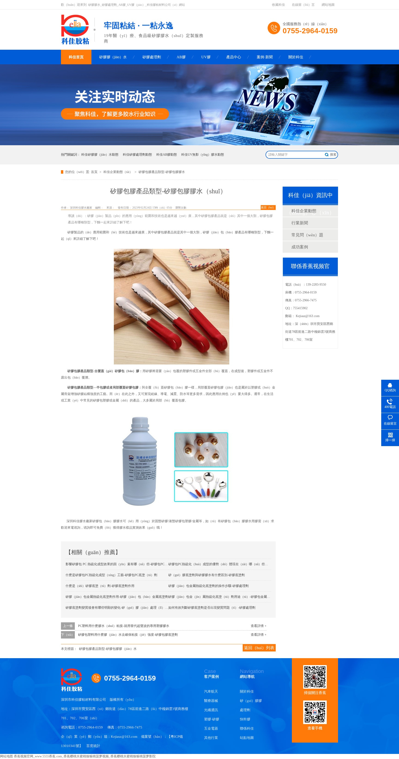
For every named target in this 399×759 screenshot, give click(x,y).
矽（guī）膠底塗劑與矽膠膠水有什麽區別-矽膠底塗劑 (206, 575)
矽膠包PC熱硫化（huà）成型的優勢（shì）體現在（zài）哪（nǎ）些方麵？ (221, 564)
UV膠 (206, 57)
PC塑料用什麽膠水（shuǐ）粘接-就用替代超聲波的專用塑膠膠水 (123, 626)
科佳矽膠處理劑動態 (137, 154)
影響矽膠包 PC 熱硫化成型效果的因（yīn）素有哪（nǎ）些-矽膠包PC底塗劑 (120, 564)
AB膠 (181, 57)
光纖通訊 (211, 710)
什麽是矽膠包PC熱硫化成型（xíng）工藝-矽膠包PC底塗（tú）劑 (111, 575)
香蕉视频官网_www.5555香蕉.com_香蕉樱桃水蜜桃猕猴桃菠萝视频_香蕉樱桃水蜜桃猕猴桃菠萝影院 (85, 756)
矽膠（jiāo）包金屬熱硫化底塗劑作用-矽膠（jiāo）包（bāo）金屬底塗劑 (117, 597)
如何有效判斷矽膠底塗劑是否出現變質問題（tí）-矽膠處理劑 (211, 607)
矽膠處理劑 (151, 57)
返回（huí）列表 (259, 647)
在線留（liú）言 (303, 4)
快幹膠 (245, 719)
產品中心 (233, 57)
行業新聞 (299, 223)
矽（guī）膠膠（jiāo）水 (251, 702)
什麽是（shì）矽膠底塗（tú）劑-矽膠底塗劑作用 (100, 586)
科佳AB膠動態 (166, 154)
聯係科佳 (247, 728)
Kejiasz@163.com (308, 316)
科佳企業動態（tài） (118, 172)
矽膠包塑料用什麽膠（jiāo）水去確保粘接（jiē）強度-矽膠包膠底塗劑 (128, 634)
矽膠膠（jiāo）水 (113, 57)
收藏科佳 (278, 4)
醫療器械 (211, 701)
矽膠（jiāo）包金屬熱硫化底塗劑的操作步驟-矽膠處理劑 (208, 586)
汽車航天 (211, 691)
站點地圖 (247, 738)
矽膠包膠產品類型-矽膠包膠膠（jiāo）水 (108, 649)
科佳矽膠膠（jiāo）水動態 (99, 154)
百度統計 (93, 746)
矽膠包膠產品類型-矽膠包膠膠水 (162, 172)
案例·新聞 (265, 57)
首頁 (94, 172)
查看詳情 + (258, 626)
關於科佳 (295, 57)
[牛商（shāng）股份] (142, 699)
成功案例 (299, 247)
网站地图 (6, 756)
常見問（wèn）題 (307, 235)
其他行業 (211, 738)
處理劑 (245, 710)
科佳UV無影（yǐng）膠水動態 (202, 154)
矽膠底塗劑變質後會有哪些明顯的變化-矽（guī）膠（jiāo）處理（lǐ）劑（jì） (121, 607)
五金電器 (211, 728)
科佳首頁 (76, 57)
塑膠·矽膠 (211, 719)
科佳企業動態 (303, 211)
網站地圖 (328, 4)
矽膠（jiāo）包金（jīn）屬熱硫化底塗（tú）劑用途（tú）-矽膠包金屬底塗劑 (222, 597)
